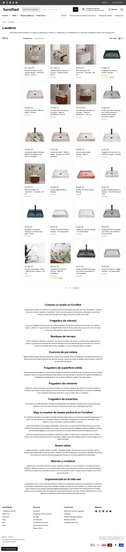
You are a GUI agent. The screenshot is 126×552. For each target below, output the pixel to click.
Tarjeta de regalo (105, 16)
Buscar (4, 537)
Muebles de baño (70, 520)
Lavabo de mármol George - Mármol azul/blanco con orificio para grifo (35, 154)
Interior (5, 16)
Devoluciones (37, 520)
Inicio (4, 22)
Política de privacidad (40, 525)
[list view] (122, 38)
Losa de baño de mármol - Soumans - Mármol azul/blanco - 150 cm (85, 112)
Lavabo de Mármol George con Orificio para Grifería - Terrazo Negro (85, 271)
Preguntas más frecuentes (42, 514)
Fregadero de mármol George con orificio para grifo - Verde (33, 231)
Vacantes (5, 517)
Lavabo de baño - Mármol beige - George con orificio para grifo (60, 154)
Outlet (63, 16)
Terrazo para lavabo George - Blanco (83, 153)
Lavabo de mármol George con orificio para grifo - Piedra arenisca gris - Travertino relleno (111, 113)
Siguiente (76, 288)
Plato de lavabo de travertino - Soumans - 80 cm (85, 72)
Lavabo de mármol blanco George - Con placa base (59, 230)
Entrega (36, 517)
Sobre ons (5, 514)
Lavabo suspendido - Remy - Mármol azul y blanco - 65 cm (35, 271)
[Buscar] (75, 9)
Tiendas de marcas (8, 511)
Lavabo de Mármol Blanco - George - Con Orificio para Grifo (111, 192)
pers (4, 525)
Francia (117, 2)
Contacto (36, 511)
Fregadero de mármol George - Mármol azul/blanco (58, 271)
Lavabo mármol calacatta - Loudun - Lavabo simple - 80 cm (60, 72)
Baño (15, 16)
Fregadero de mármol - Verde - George (110, 71)
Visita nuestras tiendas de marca (82, 16)
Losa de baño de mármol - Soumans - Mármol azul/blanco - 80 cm (59, 112)
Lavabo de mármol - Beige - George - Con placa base (111, 270)
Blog (3, 520)
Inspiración (119, 16)
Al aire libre (41, 16)
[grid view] (119, 38)
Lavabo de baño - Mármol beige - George (34, 111)
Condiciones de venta (40, 522)
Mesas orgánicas (27, 16)
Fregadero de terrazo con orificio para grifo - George (111, 153)
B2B (3, 522)
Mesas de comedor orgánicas (74, 511)
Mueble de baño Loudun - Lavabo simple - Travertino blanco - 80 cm (34, 72)
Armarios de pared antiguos (73, 517)
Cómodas (67, 514)
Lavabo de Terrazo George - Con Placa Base (85, 230)
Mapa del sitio (38, 528)
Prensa (11, 537)
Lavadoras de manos (71, 522)
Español (104, 2)
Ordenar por (27, 38)
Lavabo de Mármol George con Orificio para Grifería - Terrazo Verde (111, 231)
